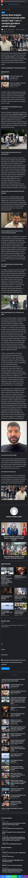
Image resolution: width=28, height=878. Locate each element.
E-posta (3, 649)
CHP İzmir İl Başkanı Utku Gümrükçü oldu (16, 685)
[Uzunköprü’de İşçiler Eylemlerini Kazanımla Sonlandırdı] (5, 803)
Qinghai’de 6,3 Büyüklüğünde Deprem (20, 576)
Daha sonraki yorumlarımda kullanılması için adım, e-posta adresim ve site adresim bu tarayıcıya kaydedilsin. (13, 662)
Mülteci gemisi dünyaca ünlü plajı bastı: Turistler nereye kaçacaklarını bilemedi (17, 728)
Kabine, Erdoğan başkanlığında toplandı (12, 808)
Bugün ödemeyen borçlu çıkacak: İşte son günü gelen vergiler (17, 748)
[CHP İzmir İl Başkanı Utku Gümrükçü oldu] (5, 78)
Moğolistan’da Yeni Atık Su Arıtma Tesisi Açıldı (17, 789)
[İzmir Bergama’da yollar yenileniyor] (5, 762)
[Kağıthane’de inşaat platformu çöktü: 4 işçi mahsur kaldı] (21, 591)
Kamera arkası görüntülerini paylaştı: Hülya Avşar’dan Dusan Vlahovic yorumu (17, 741)
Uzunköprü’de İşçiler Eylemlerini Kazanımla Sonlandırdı (16, 803)
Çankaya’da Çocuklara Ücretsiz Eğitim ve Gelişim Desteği (21, 612)
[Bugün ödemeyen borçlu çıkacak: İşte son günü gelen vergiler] (5, 749)
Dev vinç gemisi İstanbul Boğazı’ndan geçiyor (6, 612)
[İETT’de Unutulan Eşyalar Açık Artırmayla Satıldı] (5, 797)
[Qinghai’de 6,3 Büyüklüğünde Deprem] (21, 570)
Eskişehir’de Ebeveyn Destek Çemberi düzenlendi (17, 734)
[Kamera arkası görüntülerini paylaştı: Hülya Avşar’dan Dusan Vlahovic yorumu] (5, 742)
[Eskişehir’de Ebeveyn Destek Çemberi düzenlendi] (5, 735)
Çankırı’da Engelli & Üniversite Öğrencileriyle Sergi (18, 691)
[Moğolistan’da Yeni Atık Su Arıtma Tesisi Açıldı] (5, 790)
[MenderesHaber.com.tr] (14, 4)
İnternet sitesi (4, 654)
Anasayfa (4, 9)
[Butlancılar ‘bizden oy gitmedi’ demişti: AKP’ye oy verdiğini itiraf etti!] (5, 775)
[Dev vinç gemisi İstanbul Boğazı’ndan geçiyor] (7, 606)
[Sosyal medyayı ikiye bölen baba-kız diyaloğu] (7, 591)
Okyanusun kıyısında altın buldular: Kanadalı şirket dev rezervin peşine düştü (13, 680)
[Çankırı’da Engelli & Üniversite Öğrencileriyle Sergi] (5, 84)
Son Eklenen (14, 674)
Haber (9, 9)
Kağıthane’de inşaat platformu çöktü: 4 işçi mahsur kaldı (21, 597)
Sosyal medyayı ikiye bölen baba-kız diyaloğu (6, 597)
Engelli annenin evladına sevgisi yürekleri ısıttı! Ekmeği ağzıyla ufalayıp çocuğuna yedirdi (18, 783)
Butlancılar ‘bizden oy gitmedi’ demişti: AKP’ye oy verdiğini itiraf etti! (17, 775)
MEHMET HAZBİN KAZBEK (8, 29)
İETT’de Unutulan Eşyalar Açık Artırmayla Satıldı (18, 795)
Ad (2, 644)
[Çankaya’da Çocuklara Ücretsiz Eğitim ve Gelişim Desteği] (21, 606)
